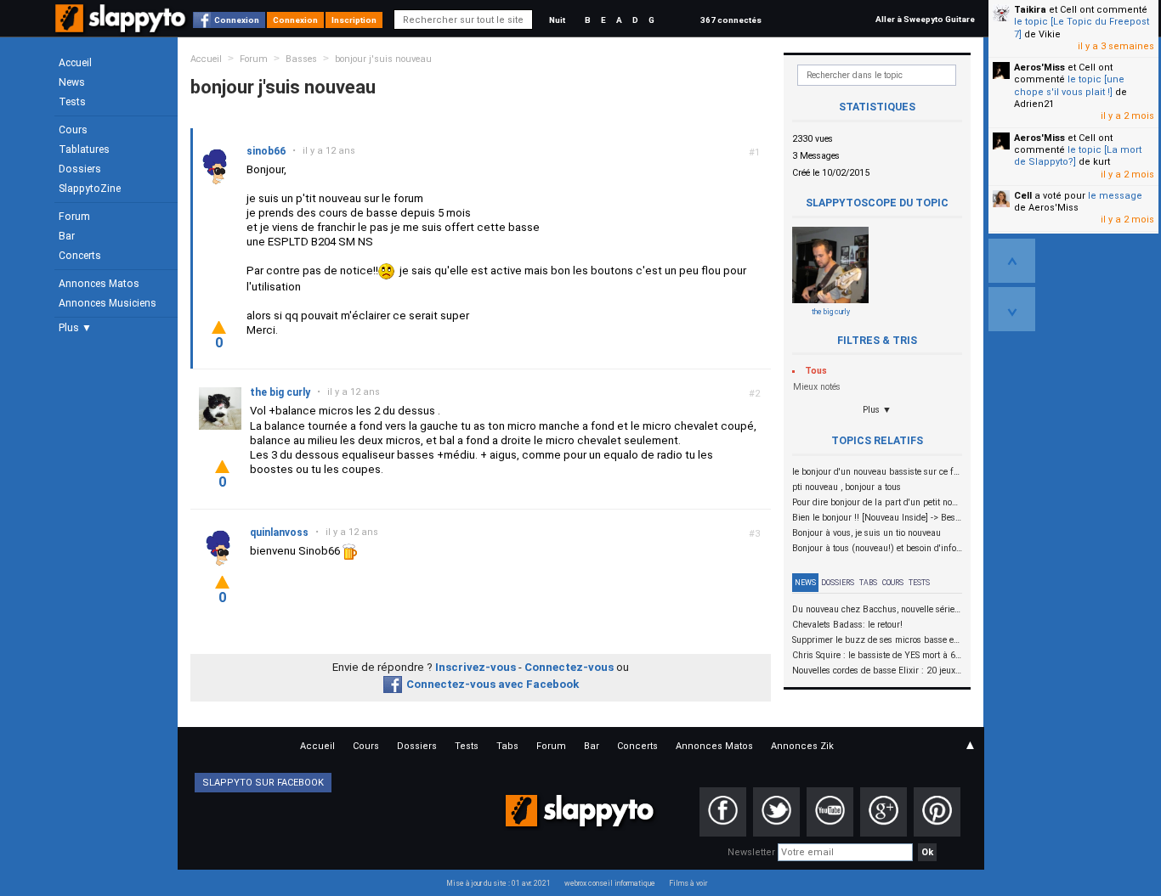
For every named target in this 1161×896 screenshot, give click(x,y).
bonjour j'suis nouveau (383, 59)
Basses (301, 59)
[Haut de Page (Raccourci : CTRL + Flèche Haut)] (1011, 261)
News (72, 82)
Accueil (75, 63)
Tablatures (84, 149)
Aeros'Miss (1039, 67)
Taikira (1030, 9)
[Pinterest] (937, 812)
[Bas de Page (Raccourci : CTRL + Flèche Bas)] (1011, 309)
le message (1115, 195)
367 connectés (731, 20)
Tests (72, 102)
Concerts (80, 256)
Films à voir (688, 883)
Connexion (236, 20)
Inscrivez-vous (475, 667)
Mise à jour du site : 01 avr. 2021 (498, 883)
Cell (1023, 195)
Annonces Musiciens (107, 303)
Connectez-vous (569, 667)
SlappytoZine (90, 188)
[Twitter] (776, 812)
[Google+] (883, 812)
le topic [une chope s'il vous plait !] (1069, 85)
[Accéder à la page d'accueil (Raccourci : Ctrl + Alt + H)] (122, 27)
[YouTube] (830, 812)
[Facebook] (722, 812)
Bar (67, 236)
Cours (73, 130)
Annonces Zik (802, 746)
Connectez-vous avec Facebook (492, 684)
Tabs (868, 582)
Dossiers (80, 169)
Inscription (354, 20)
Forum (74, 217)
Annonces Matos (99, 284)
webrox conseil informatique (609, 883)
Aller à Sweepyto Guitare (925, 19)
